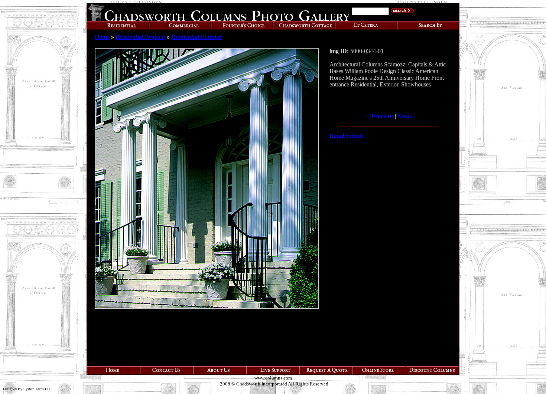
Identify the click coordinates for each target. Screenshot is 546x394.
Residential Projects (140, 37)
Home (102, 37)
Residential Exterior (196, 37)
